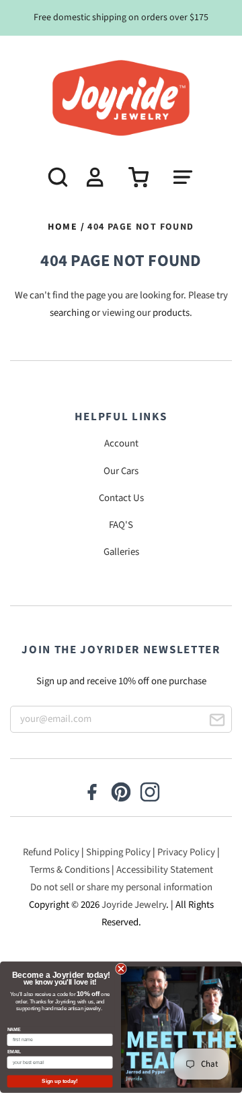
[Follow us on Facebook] (92, 793)
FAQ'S (121, 525)
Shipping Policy (118, 852)
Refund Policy (51, 852)
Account (121, 443)
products (171, 313)
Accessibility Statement (164, 870)
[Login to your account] (92, 177)
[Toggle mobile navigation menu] (189, 177)
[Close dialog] (121, 969)
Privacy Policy (186, 852)
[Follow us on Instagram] (150, 793)
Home (62, 227)
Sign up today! (59, 1081)
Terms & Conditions (70, 870)
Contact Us (121, 498)
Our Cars (121, 471)
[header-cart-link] (134, 177)
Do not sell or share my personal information (121, 887)
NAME (14, 1029)
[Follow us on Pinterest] (121, 793)
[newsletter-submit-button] (217, 722)
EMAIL (14, 1052)
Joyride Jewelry (134, 905)
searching (69, 313)
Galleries (121, 552)
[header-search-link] (52, 177)
